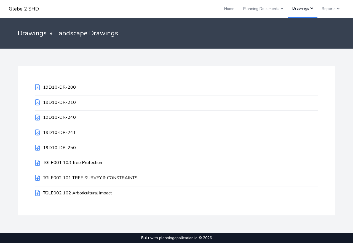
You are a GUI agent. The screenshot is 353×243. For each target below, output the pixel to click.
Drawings (32, 33)
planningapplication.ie (178, 238)
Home (229, 8)
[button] (263, 9)
